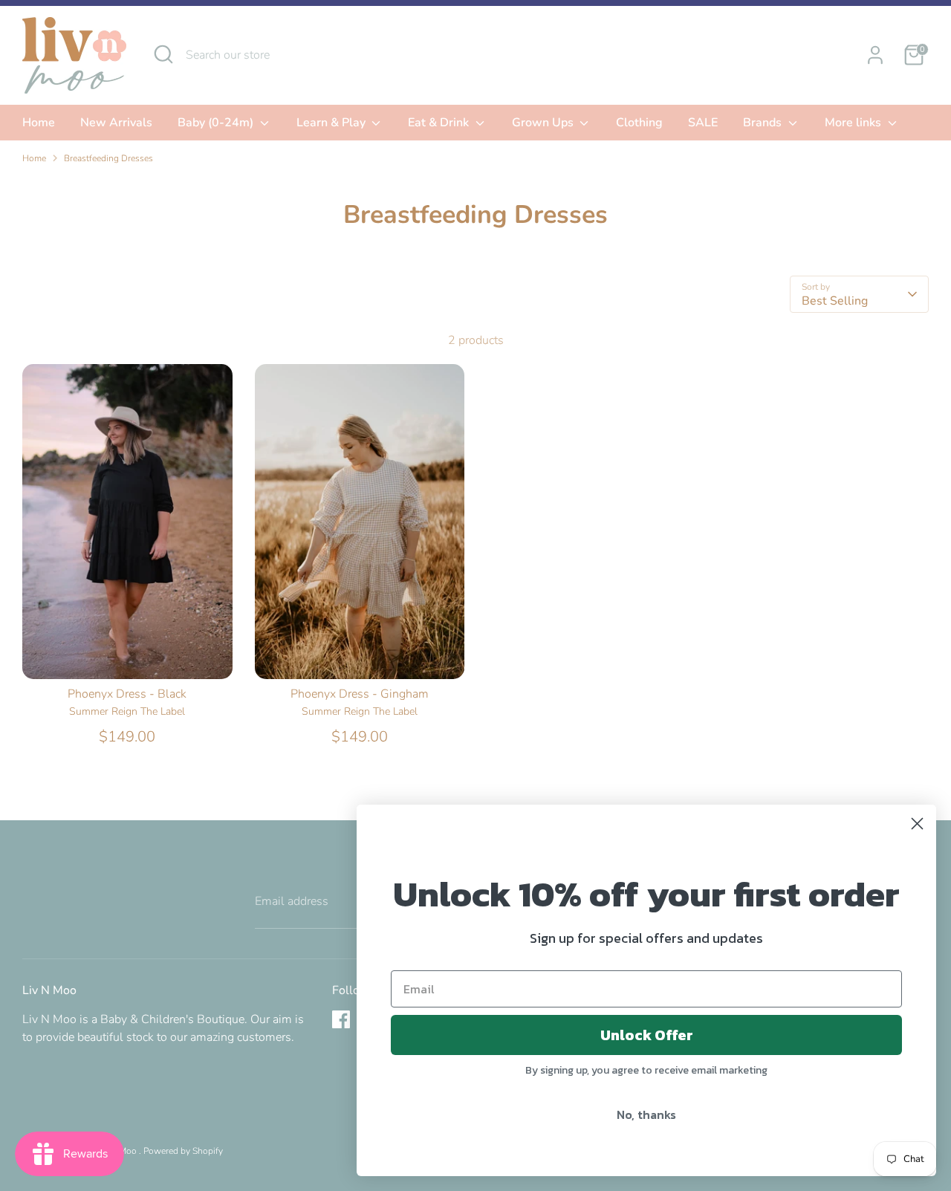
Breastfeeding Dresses (108, 158)
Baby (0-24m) (217, 122)
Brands (764, 122)
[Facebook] (341, 1019)
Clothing (639, 122)
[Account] (875, 55)
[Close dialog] (917, 824)
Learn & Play (332, 122)
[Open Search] (163, 54)
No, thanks (646, 1114)
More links (854, 122)
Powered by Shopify (183, 1151)
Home (38, 122)
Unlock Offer (646, 1035)
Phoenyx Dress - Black (127, 694)
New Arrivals (116, 122)
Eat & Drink (440, 122)
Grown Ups (544, 122)
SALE (703, 122)
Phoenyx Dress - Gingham (360, 694)
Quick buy (128, 654)
